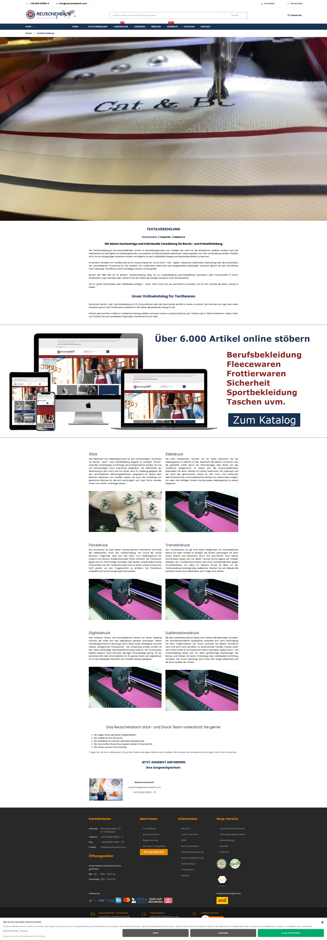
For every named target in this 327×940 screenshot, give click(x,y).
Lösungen (139, 26)
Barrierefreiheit (190, 846)
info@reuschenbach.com (73, 3)
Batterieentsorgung (192, 852)
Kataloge (189, 26)
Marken (185, 875)
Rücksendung (227, 840)
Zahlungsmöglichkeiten (229, 834)
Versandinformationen (229, 828)
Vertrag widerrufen (154, 852)
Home (75, 26)
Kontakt (206, 26)
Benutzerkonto (151, 834)
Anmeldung (149, 828)
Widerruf (224, 852)
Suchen (234, 15)
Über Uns (156, 26)
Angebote (172, 26)
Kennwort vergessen (154, 846)
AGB (183, 840)
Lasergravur (121, 26)
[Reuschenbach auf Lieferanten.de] (222, 863)
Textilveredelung (97, 26)
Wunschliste (296, 3)
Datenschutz (188, 863)
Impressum (187, 869)
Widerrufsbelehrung (192, 857)
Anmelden (269, 3)
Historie (185, 828)
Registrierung (150, 840)
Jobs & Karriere (190, 834)
